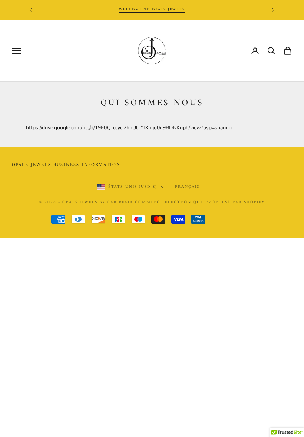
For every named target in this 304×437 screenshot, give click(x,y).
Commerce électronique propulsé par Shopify (200, 202)
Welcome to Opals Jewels (152, 9)
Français (187, 187)
